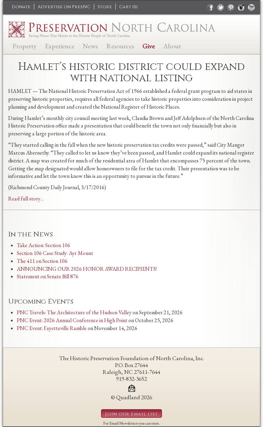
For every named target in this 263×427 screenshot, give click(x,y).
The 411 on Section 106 (42, 261)
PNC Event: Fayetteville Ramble (52, 328)
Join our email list (131, 414)
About (172, 45)
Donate (21, 7)
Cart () (128, 7)
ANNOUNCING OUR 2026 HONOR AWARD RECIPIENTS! (87, 268)
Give (148, 45)
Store (105, 7)
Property (24, 45)
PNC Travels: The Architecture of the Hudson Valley (74, 312)
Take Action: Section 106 (43, 245)
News (90, 45)
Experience (59, 45)
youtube (251, 7)
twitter (220, 7)
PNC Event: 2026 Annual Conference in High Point (72, 320)
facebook (210, 7)
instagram (241, 7)
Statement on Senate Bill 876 (47, 276)
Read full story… (26, 198)
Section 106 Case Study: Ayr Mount (55, 253)
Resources (120, 45)
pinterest (230, 7)
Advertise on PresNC (64, 7)
